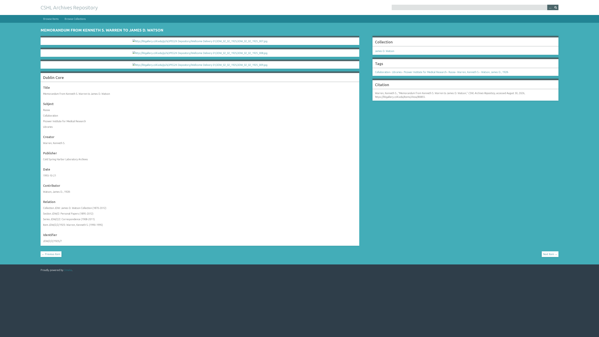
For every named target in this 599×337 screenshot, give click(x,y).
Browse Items (51, 18)
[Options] (550, 7)
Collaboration (382, 72)
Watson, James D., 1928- (495, 72)
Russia (451, 72)
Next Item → (550, 254)
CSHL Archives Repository (69, 7)
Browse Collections (75, 18)
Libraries (397, 72)
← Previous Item (51, 254)
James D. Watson (384, 51)
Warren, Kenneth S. (468, 72)
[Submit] (555, 7)
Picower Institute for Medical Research (425, 72)
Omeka (68, 270)
